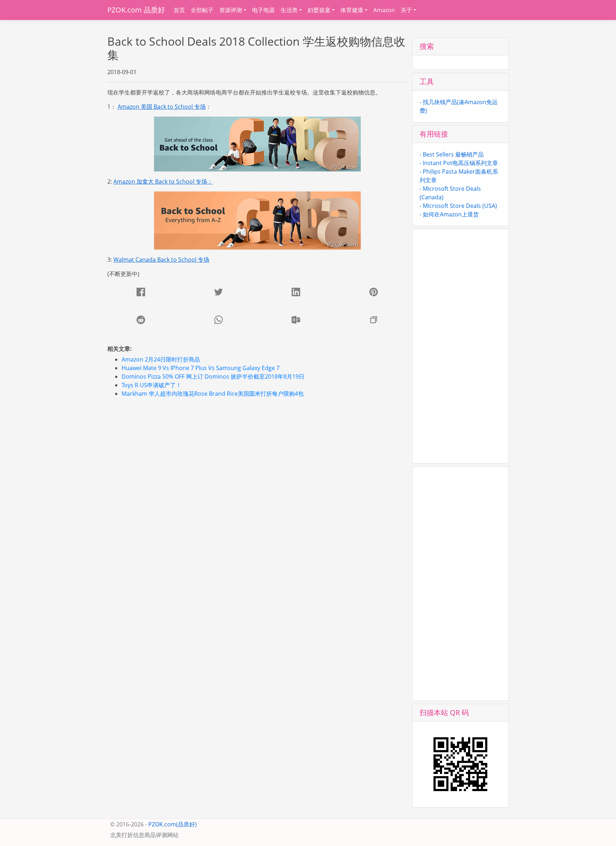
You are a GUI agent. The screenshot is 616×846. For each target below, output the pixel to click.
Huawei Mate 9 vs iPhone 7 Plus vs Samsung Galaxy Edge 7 (200, 368)
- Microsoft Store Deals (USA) (458, 206)
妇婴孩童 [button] (319, 10)
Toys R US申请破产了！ (151, 385)
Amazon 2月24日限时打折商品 (161, 359)
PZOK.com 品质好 (136, 10)
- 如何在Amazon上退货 (449, 214)
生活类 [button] (289, 10)
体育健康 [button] (351, 10)
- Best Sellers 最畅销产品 (452, 154)
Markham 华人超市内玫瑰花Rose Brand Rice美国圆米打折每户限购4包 (213, 394)
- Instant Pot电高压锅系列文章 (459, 163)
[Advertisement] (258, 453)
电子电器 (263, 10)
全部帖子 (202, 10)
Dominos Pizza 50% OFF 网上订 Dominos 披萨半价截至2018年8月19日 (213, 376)
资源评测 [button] (230, 10)
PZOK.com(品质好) (172, 824)
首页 (179, 10)
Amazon (384, 10)
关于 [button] (406, 10)
